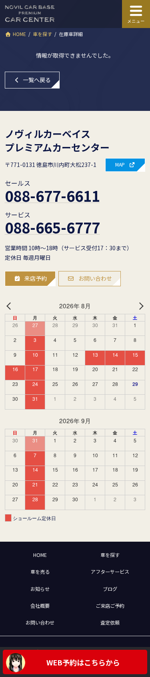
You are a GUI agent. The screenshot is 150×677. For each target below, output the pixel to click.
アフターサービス (110, 571)
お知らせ (40, 589)
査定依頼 (110, 622)
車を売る (40, 571)
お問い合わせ (40, 622)
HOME (40, 554)
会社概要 (40, 605)
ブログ (110, 589)
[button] (125, 165)
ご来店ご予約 (110, 605)
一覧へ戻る (37, 80)
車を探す (110, 554)
